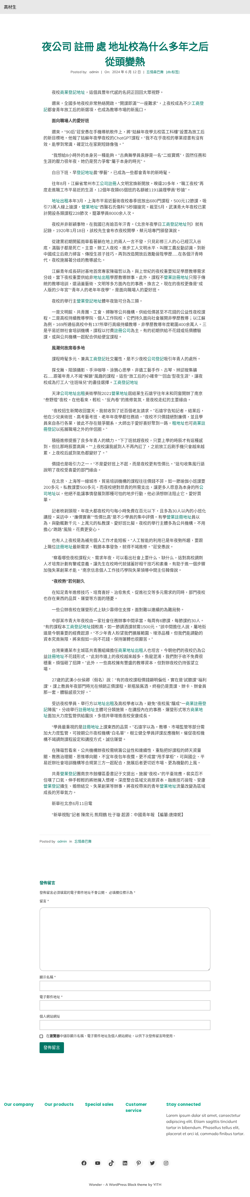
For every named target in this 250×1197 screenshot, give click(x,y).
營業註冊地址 (176, 277)
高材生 (10, 7)
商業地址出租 (130, 650)
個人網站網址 (50, 1016)
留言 (44, 901)
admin (62, 841)
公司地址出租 (72, 393)
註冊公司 (122, 330)
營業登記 (68, 773)
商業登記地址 (72, 92)
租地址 (178, 423)
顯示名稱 (48, 977)
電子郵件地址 (51, 997)
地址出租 (60, 200)
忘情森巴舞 (155, 72)
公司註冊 (108, 183)
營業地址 (90, 206)
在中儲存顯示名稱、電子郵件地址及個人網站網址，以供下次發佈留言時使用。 (111, 1036)
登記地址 (85, 172)
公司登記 (155, 358)
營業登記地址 (89, 301)
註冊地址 (64, 546)
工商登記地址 (174, 224)
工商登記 (97, 358)
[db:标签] (172, 72)
